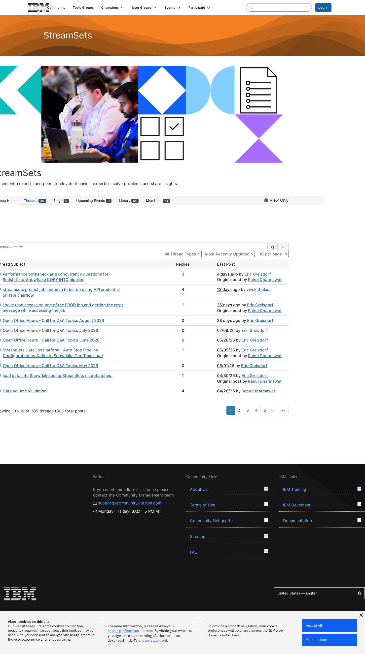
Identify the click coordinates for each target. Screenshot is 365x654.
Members (157, 200)
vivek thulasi (258, 289)
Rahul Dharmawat (265, 279)
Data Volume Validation (25, 390)
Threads (34, 200)
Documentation (297, 520)
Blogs (60, 200)
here (236, 635)
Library (128, 200)
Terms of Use (202, 504)
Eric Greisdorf (258, 274)
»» (283, 410)
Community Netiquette (211, 520)
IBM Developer (297, 504)
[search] (251, 7)
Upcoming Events (93, 200)
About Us (199, 489)
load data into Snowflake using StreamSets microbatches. (57, 375)
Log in (323, 7)
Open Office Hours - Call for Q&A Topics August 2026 (53, 320)
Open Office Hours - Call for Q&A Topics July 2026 (50, 330)
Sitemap (197, 536)
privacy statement (152, 640)
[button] (112, 7)
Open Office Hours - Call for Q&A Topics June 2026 (51, 340)
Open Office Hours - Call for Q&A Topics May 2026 (50, 365)
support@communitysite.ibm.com (129, 502)
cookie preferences (123, 630)
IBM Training (294, 489)
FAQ (193, 552)
